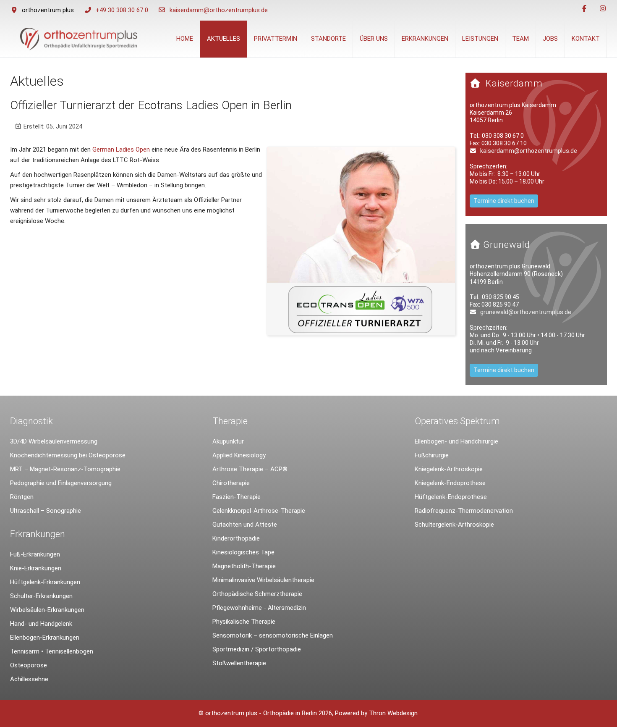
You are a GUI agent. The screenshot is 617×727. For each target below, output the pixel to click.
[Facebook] (584, 9)
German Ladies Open (121, 149)
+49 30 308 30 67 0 (122, 10)
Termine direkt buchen (503, 200)
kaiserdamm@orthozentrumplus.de (219, 10)
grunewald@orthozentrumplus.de (525, 312)
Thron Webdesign (393, 713)
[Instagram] (603, 9)
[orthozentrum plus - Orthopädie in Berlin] (78, 38)
